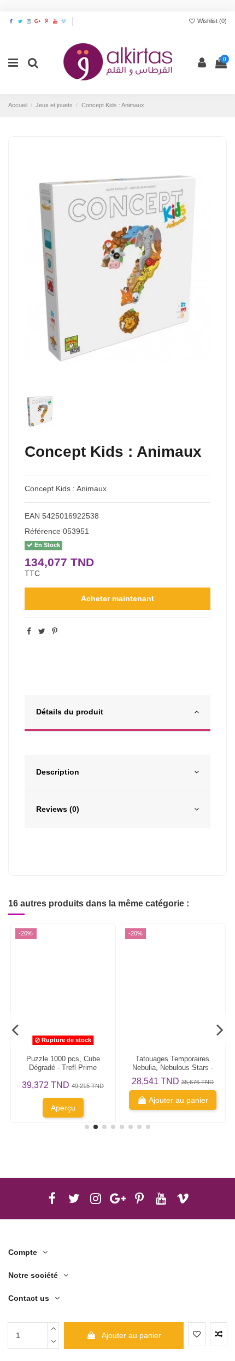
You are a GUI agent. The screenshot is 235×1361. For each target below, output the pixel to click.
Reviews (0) (57, 809)
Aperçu (63, 1107)
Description (57, 771)
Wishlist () (211, 21)
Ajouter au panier (131, 1335)
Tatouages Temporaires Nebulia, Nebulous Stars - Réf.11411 (172, 1067)
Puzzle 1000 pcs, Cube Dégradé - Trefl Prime (63, 1063)
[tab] (117, 713)
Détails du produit (69, 711)
